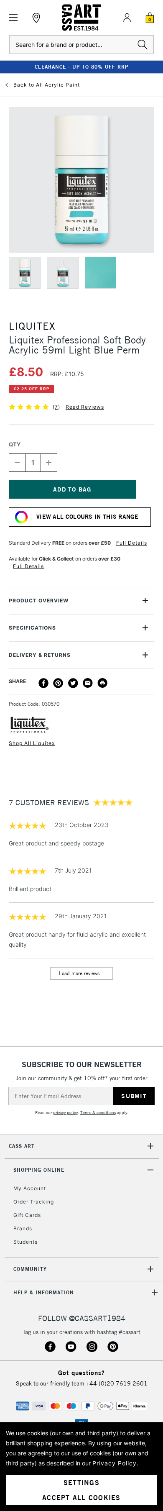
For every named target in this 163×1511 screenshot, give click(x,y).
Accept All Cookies (81, 1497)
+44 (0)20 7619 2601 (117, 1383)
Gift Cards (27, 1215)
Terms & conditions (98, 1112)
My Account (29, 1188)
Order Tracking (33, 1202)
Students (25, 1242)
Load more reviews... (81, 973)
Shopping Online (38, 1170)
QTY (14, 444)
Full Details (131, 542)
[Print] (102, 683)
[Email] (88, 683)
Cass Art (22, 1146)
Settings (81, 1482)
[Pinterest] (58, 683)
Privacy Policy (114, 1463)
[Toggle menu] (13, 17)
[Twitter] (73, 683)
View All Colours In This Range (87, 516)
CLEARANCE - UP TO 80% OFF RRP (81, 66)
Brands (22, 1228)
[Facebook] (43, 683)
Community (30, 1269)
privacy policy (65, 1112)
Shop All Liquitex (32, 743)
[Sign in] (127, 17)
